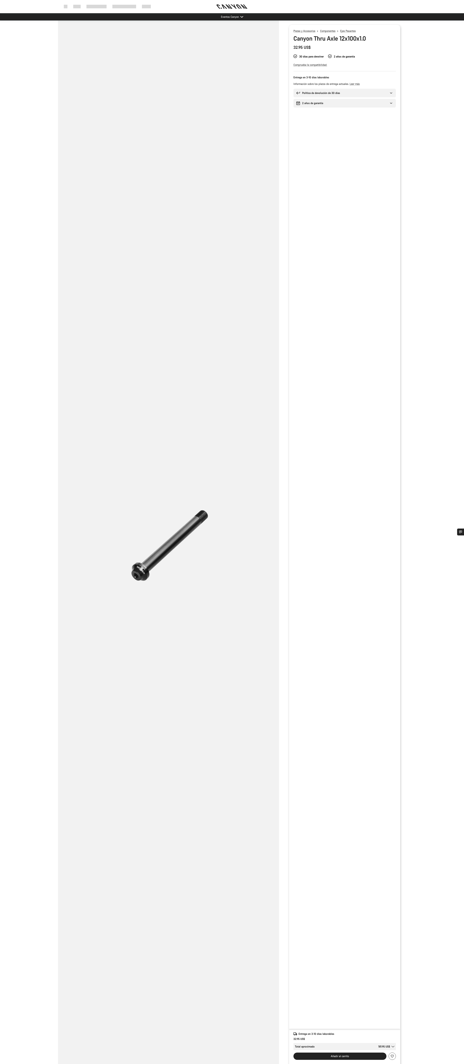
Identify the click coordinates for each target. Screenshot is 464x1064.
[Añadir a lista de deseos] (392, 1056)
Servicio (146, 6)
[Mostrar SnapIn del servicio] (460, 532)
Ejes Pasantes (348, 31)
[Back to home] (232, 6)
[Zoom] (168, 545)
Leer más (355, 84)
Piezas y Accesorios (304, 31)
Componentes (327, 31)
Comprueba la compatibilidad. (310, 65)
